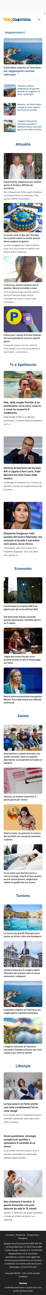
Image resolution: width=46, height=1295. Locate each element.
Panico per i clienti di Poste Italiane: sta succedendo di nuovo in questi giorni (22, 338)
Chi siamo (10, 1235)
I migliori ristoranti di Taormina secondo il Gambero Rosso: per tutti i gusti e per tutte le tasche (23, 1049)
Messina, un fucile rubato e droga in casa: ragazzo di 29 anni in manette (29, 107)
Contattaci (23, 1276)
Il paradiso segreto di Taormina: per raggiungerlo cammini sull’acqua (22, 71)
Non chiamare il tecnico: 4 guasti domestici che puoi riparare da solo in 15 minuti (20, 1205)
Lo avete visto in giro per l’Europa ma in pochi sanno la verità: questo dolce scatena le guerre (22, 238)
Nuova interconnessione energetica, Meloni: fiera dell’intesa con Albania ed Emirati (23, 699)
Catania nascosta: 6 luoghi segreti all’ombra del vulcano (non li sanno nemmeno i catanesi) (22, 973)
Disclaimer (23, 1238)
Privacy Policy (33, 1235)
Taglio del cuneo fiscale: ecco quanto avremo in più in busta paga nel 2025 (22, 659)
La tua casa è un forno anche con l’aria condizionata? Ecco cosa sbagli (21, 1107)
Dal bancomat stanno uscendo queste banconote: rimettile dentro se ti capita (22, 620)
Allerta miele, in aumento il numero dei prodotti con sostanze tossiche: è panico (22, 836)
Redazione (20, 1235)
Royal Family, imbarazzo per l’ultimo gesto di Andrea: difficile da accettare (22, 185)
